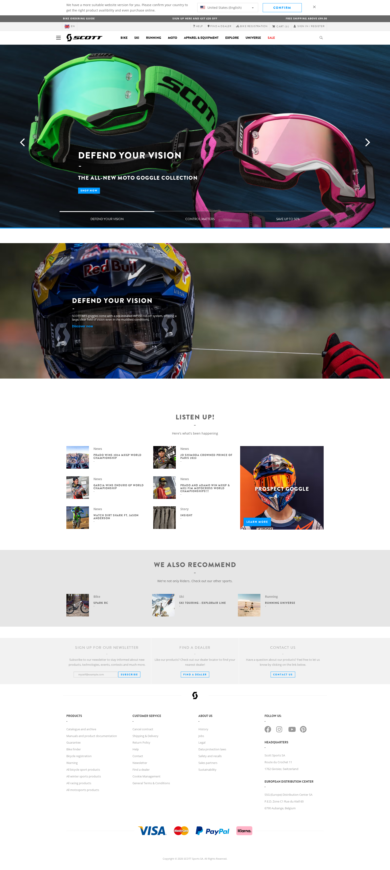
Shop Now (89, 190)
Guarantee (73, 742)
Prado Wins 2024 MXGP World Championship (117, 456)
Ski (136, 37)
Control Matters (200, 219)
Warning (72, 763)
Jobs (201, 736)
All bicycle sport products (83, 770)
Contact (137, 756)
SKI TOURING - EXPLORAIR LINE (202, 603)
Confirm (282, 7)
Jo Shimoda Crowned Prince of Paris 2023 (206, 456)
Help (135, 749)
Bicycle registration (79, 756)
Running (153, 37)
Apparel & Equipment (201, 37)
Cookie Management (146, 776)
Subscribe (129, 674)
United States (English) (224, 7)
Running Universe (280, 603)
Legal (201, 742)
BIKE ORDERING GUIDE (79, 18)
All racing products (78, 783)
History (203, 729)
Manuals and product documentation (91, 736)
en (73, 26)
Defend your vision (107, 219)
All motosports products (82, 790)
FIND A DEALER (195, 674)
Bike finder (73, 749)
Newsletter (139, 763)
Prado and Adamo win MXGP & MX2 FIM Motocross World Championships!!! (205, 488)
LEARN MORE (257, 522)
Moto (172, 37)
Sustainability (207, 770)
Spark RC (100, 603)
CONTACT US (283, 674)
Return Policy (141, 742)
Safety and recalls (210, 756)
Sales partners (207, 763)
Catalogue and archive (81, 729)
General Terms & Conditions (151, 783)
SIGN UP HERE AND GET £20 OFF (194, 18)
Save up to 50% (287, 219)
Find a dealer (141, 770)
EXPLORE (232, 37)
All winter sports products (83, 776)
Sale (271, 37)
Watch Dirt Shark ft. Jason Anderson (116, 516)
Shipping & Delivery (145, 736)
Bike (124, 37)
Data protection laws (212, 749)
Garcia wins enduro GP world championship (118, 486)
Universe (253, 37)
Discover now (82, 326)
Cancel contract (142, 729)
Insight (186, 515)
